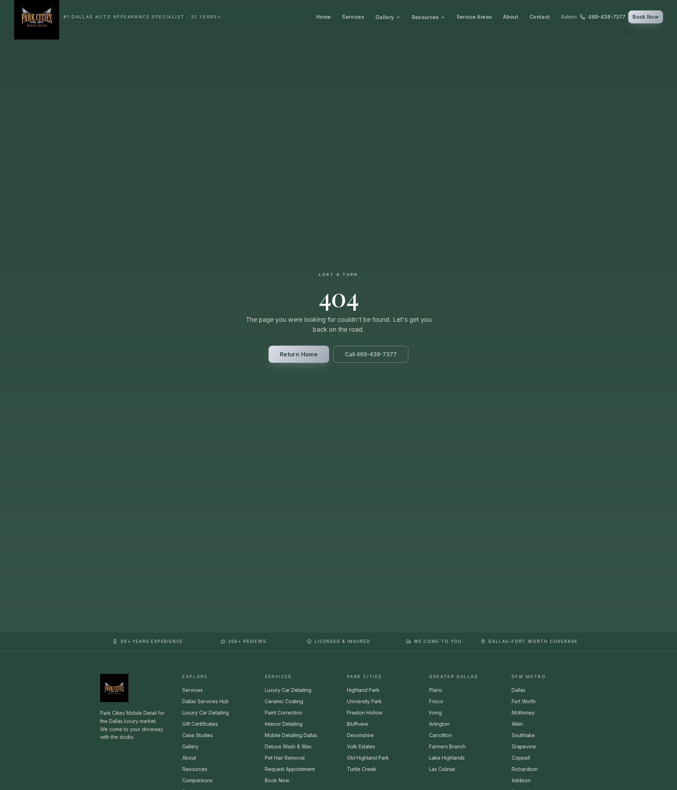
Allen (517, 724)
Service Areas (474, 17)
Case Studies (197, 735)
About (510, 17)
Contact (540, 17)
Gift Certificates (200, 724)
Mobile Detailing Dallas (291, 735)
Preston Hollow (364, 713)
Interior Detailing (284, 724)
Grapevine (524, 746)
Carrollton (440, 735)
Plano (435, 690)
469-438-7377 (607, 17)
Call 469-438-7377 (371, 354)
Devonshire (360, 735)
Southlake (523, 735)
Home (323, 17)
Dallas (518, 690)
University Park (364, 701)
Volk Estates (361, 746)
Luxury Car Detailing (205, 713)
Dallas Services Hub (205, 701)
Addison (521, 780)
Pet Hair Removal (285, 758)
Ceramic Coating (284, 701)
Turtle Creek (361, 769)
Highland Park (363, 690)
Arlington (439, 724)
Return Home (299, 354)
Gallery (385, 17)
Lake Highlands (447, 758)
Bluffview (357, 724)
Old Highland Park (368, 758)
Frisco (436, 701)
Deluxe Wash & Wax (288, 746)
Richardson (525, 769)
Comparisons (197, 780)
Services (353, 17)
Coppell (521, 758)
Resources (425, 17)
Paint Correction (283, 713)
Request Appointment (290, 769)
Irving (435, 713)
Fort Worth (524, 701)
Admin (569, 17)
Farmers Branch (447, 746)
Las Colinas (442, 769)
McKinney (523, 713)
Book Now (646, 17)
